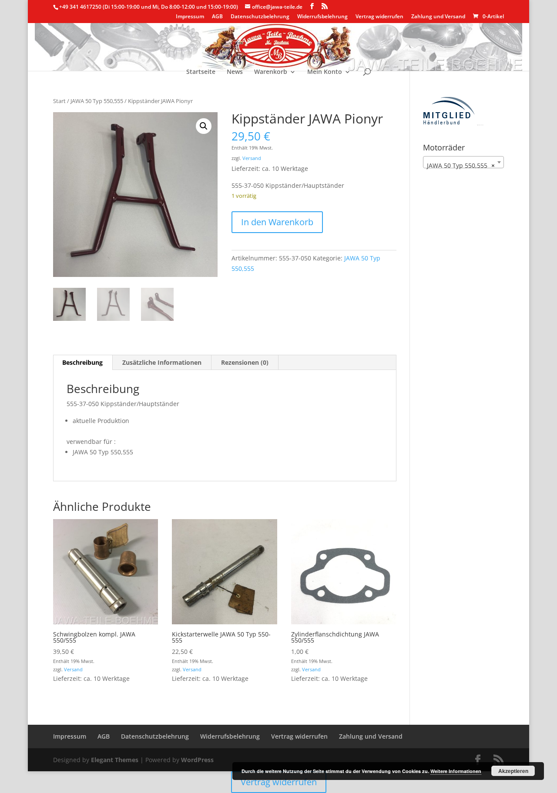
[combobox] (463, 162)
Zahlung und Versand (438, 17)
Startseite (200, 72)
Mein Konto (324, 72)
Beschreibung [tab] (82, 362)
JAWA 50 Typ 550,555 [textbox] (461, 165)
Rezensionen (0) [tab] (244, 362)
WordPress (197, 760)
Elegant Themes (114, 760)
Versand (251, 158)
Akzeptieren (513, 771)
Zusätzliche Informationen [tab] (161, 362)
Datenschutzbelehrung (260, 17)
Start (59, 101)
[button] (203, 126)
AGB (217, 17)
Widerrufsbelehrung (322, 17)
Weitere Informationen (455, 771)
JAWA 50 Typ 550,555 (96, 101)
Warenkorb (270, 72)
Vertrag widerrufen (379, 17)
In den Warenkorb (277, 222)
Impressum (190, 17)
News (235, 72)
